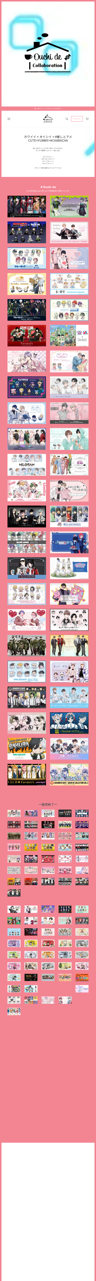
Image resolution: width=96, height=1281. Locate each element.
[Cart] (87, 119)
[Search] (67, 119)
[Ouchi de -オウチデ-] (48, 119)
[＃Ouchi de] (27, 206)
